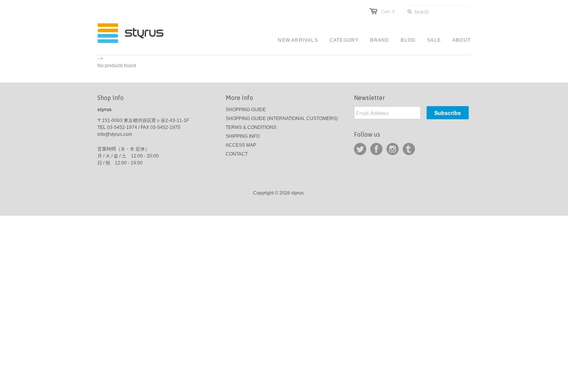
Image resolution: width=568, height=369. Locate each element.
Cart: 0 (388, 11)
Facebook (376, 149)
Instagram (392, 149)
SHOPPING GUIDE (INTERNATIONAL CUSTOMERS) (282, 118)
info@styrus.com (114, 134)
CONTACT (237, 154)
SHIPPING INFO (243, 136)
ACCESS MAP (241, 145)
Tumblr (409, 149)
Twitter (360, 149)
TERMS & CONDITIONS (251, 127)
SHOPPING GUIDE (246, 109)
